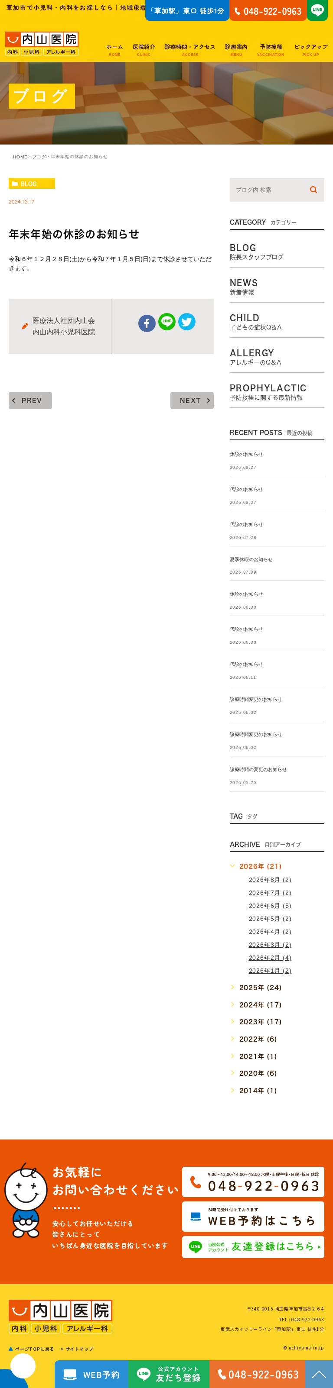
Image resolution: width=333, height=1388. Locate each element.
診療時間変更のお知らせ (256, 699)
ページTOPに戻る (34, 1349)
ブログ (39, 157)
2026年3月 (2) (270, 944)
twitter (187, 321)
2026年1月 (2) (270, 970)
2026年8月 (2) (270, 879)
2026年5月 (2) (270, 918)
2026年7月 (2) (270, 892)
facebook (147, 323)
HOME (20, 157)
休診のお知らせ (246, 454)
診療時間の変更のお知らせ (258, 769)
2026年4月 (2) (270, 931)
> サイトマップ (77, 1349)
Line (167, 321)
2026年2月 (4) (270, 957)
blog (28, 183)
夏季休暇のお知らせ (251, 559)
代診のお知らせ (246, 489)
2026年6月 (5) (270, 905)
